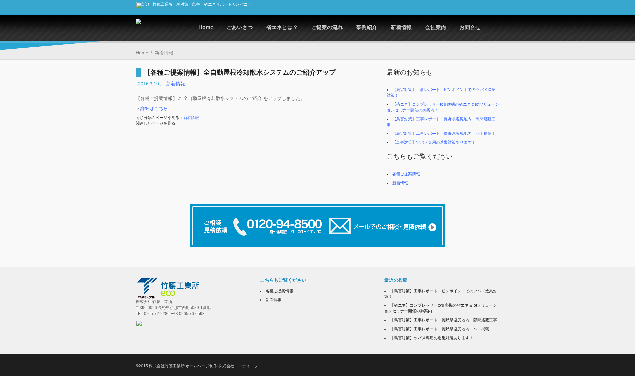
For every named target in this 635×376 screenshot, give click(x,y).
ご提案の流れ (327, 27)
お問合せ (470, 27)
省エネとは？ (282, 27)
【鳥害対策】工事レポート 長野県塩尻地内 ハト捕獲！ (443, 133)
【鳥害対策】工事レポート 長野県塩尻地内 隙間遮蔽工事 (445, 320)
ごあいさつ (240, 27)
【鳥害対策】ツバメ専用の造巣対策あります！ (434, 142)
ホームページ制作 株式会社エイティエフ (222, 366)
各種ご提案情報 (406, 174)
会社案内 (435, 27)
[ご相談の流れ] (317, 225)
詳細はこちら (154, 108)
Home (205, 27)
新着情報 (401, 27)
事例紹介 (366, 27)
